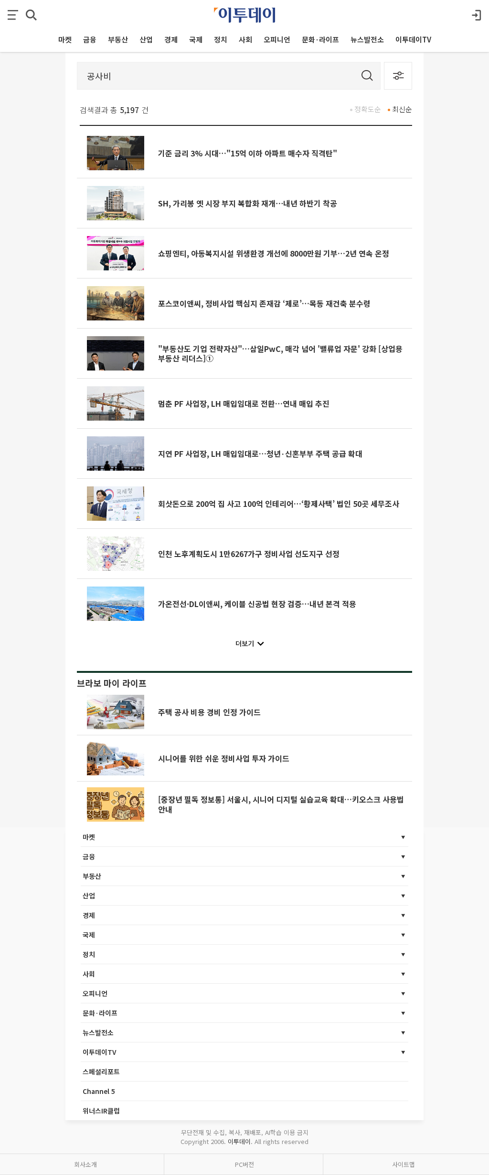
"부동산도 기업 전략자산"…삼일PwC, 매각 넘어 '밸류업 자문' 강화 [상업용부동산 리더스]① (280, 353)
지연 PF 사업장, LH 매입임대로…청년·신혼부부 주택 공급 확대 (260, 453)
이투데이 (239, 1141)
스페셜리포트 (101, 1071)
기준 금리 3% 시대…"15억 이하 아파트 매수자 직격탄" (247, 153)
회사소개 (85, 1164)
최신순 (402, 109)
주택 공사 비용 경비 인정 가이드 (209, 712)
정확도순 (367, 109)
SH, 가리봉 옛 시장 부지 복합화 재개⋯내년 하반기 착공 (247, 203)
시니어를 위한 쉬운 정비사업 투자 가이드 (223, 758)
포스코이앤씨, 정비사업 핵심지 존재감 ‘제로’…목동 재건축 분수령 (264, 303)
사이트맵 (403, 1164)
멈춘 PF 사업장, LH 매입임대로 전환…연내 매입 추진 (244, 403)
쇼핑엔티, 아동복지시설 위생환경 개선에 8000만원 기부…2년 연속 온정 (273, 253)
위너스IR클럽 (101, 1110)
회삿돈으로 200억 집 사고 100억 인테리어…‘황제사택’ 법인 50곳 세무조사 (278, 503)
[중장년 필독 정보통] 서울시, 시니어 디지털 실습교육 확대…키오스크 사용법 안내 (281, 804)
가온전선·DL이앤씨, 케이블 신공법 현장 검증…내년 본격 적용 (257, 603)
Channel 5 (99, 1091)
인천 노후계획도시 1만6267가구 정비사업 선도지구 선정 (249, 553)
